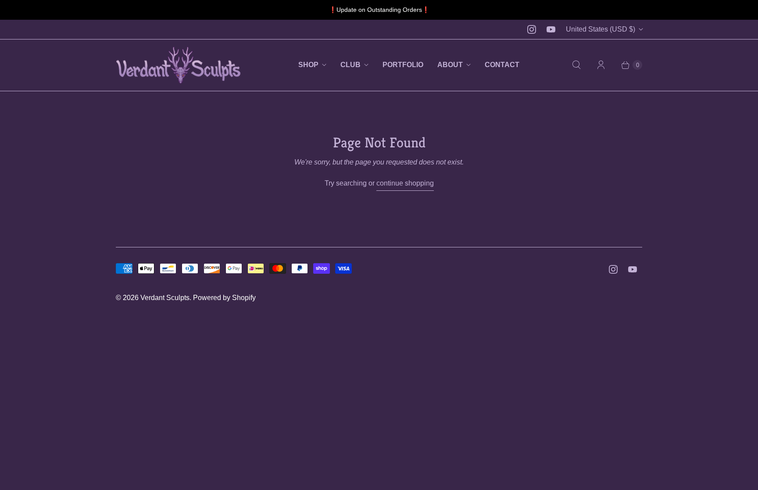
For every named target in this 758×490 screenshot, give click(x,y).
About (450, 64)
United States (600, 29)
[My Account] (601, 64)
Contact (502, 64)
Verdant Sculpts (165, 297)
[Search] (576, 64)
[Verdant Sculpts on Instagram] (531, 29)
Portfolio (403, 64)
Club (350, 64)
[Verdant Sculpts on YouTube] (551, 29)
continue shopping (405, 183)
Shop (308, 64)
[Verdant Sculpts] (178, 65)
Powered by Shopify (224, 297)
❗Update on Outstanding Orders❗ (379, 9)
